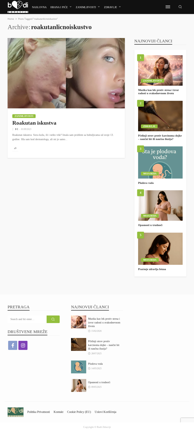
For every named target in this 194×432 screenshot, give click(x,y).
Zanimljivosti (86, 7)
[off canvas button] (168, 7)
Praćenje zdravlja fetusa (152, 269)
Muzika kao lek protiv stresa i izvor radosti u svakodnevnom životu (158, 92)
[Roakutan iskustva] (66, 73)
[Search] (180, 7)
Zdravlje (110, 7)
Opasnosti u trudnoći (150, 225)
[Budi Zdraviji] (15, 411)
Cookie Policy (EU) (79, 411)
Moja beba (149, 173)
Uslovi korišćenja (105, 411)
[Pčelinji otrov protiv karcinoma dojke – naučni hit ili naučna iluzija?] (160, 116)
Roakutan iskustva (34, 123)
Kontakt (58, 411)
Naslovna (39, 7)
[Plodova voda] (160, 162)
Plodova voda (146, 183)
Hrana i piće (59, 7)
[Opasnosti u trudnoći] (160, 205)
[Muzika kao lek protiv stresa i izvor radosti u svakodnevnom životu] (160, 70)
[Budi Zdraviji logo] (18, 7)
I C (16, 129)
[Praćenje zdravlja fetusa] (160, 249)
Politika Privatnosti (38, 411)
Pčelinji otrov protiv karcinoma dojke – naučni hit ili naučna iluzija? (160, 137)
